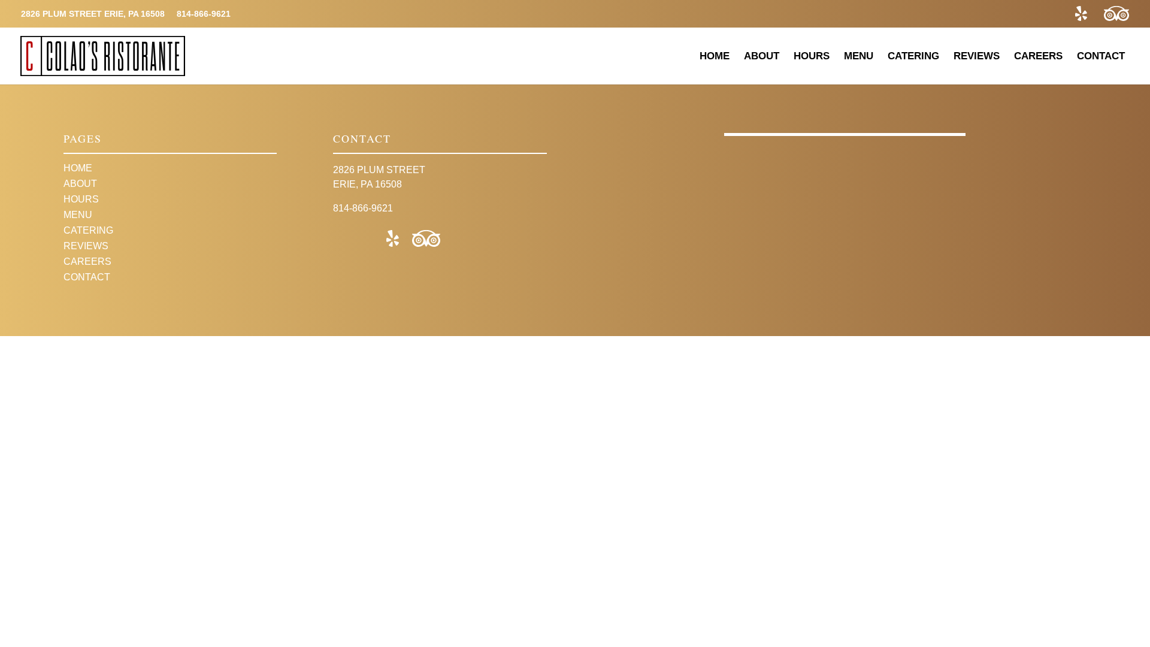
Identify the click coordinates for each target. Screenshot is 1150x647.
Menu (858, 56)
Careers (1038, 56)
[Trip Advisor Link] (1116, 14)
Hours (812, 56)
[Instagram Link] (1024, 14)
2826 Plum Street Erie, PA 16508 (93, 14)
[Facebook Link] (1052, 14)
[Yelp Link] (1081, 14)
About (761, 56)
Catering (913, 56)
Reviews (977, 56)
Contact (1101, 56)
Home (715, 56)
